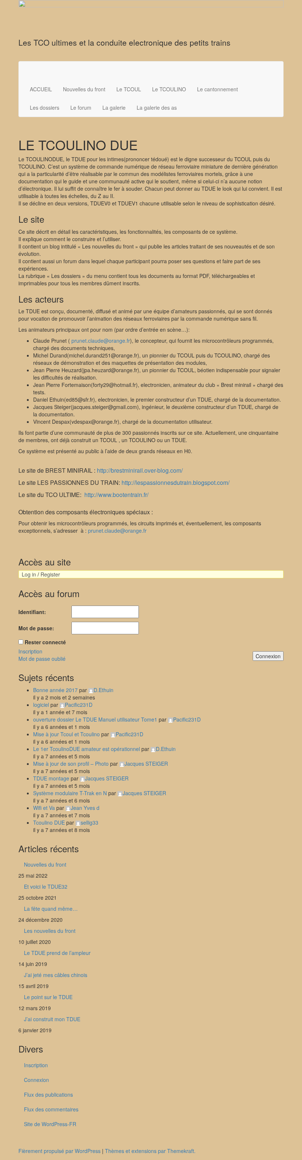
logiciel (41, 704)
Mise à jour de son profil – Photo (71, 763)
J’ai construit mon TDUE (52, 1019)
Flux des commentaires (51, 1109)
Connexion (268, 656)
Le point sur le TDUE (48, 997)
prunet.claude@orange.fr (100, 340)
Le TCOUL (128, 89)
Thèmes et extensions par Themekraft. (150, 1150)
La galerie (114, 107)
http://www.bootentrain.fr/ (116, 494)
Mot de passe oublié (42, 658)
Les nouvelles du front (50, 930)
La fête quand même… (51, 908)
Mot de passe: (36, 628)
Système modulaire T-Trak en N (70, 793)
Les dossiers (44, 107)
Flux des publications (48, 1094)
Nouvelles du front (84, 89)
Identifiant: (32, 612)
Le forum (80, 107)
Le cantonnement (217, 89)
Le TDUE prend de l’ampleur (57, 952)
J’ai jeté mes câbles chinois (55, 975)
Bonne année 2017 (55, 690)
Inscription (30, 651)
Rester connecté (45, 642)
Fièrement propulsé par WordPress (59, 1150)
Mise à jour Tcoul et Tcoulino (66, 734)
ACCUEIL (41, 89)
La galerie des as (157, 107)
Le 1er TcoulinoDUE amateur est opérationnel (86, 748)
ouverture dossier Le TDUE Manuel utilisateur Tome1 (95, 719)
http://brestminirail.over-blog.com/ (140, 470)
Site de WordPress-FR (50, 1124)
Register (50, 574)
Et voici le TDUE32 (45, 886)
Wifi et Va (44, 807)
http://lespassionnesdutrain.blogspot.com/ (175, 482)
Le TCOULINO (169, 89)
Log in (29, 574)
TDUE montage (51, 778)
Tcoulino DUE (49, 822)
